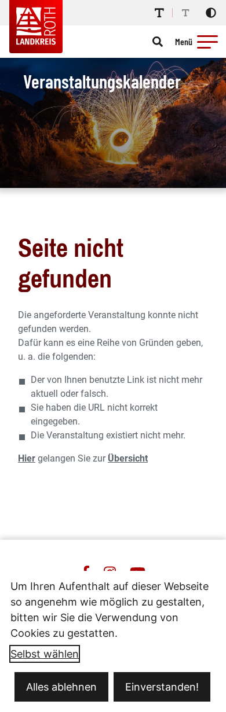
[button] (207, 42)
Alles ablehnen (61, 687)
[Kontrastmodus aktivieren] (211, 12)
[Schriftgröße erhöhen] (159, 12)
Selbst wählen (44, 654)
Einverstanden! (162, 687)
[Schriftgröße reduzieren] (185, 12)
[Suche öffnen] (157, 41)
